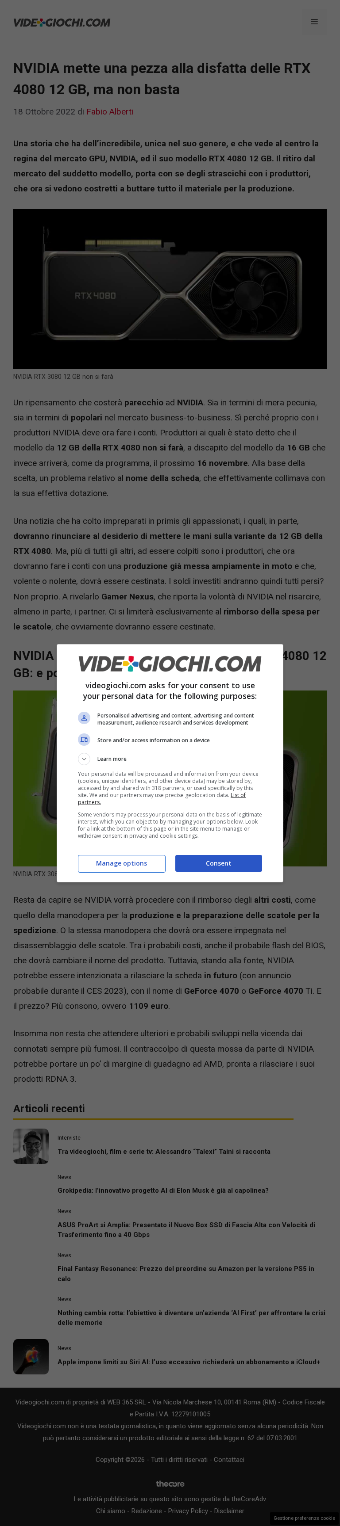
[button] (170, 759)
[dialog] (170, 763)
